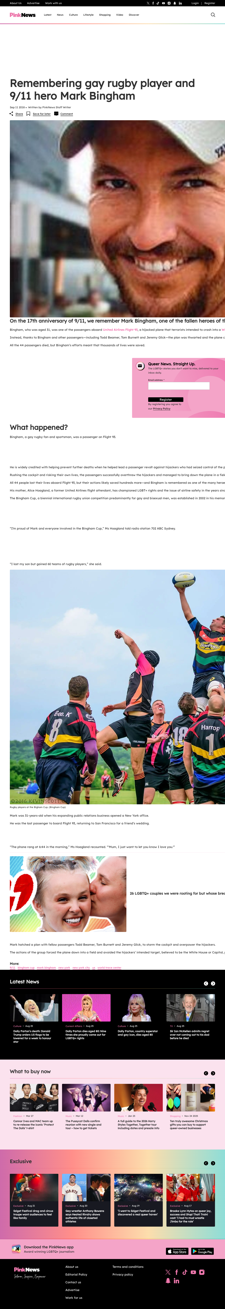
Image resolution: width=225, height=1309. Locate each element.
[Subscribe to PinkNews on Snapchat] (168, 1281)
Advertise (33, 3)
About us (71, 1267)
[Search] (213, 15)
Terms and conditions (127, 1267)
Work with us (53, 3)
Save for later (42, 113)
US (93, 967)
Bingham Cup (26, 967)
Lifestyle (88, 14)
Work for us (73, 1297)
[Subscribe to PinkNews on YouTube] (193, 1273)
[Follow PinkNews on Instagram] (202, 1273)
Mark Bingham (46, 967)
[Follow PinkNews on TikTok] (185, 1273)
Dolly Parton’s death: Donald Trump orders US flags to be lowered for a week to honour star (32, 1036)
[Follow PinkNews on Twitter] (168, 1273)
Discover (134, 14)
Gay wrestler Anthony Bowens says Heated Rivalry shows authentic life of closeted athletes (85, 1216)
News (60, 14)
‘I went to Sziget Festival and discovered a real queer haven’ (138, 1212)
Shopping (105, 14)
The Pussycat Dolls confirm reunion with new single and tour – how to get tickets (83, 1124)
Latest (47, 14)
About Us (15, 3)
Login (195, 3)
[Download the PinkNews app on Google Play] (202, 1251)
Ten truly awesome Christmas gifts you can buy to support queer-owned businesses (189, 1124)
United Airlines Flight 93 (120, 329)
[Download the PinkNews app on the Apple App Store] (177, 1251)
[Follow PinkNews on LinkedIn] (180, 3)
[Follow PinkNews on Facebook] (176, 1273)
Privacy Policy (161, 408)
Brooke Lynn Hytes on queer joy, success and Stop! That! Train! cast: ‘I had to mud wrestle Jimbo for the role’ (190, 1216)
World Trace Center (109, 967)
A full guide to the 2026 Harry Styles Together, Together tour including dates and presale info (138, 1124)
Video (119, 14)
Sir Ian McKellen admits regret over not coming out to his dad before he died (189, 1034)
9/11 (12, 967)
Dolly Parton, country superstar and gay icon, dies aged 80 (138, 1032)
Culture (73, 14)
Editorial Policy (76, 1274)
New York (64, 967)
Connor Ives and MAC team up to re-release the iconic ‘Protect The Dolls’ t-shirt (33, 1124)
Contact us (73, 1282)
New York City (81, 967)
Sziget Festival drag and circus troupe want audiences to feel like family (33, 1214)
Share (19, 113)
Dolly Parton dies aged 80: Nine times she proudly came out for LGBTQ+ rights (86, 1034)
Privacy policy (122, 1274)
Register (209, 3)
